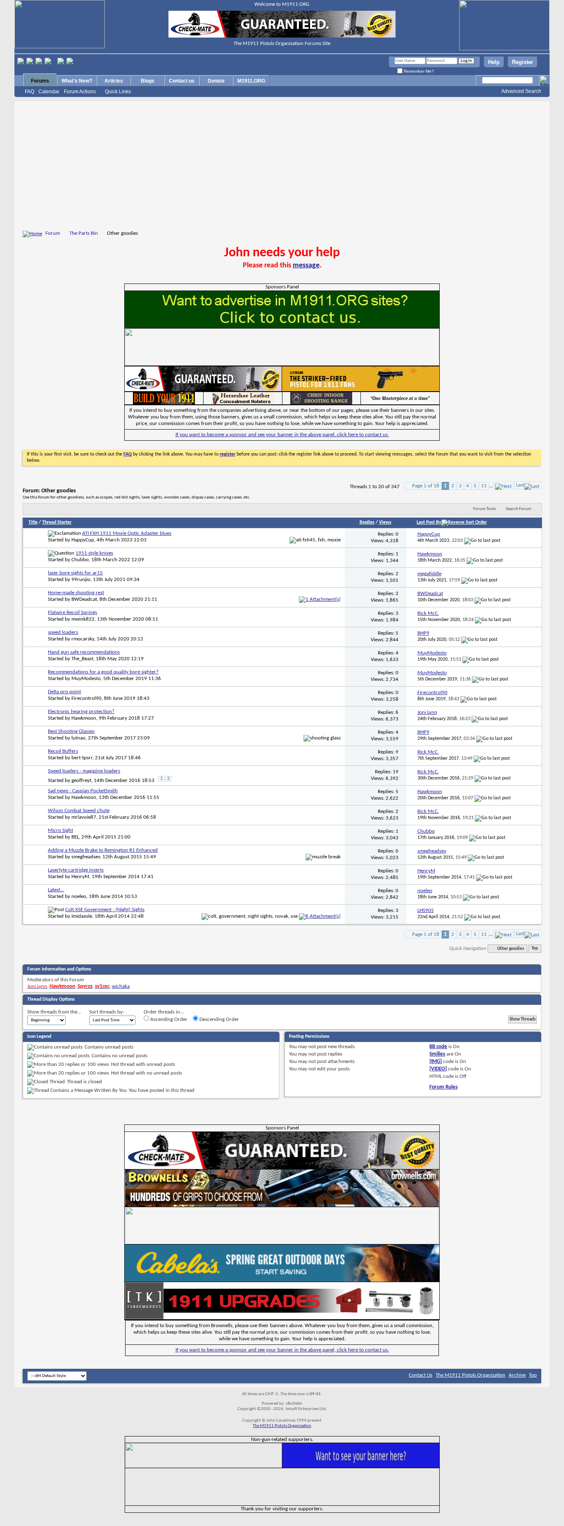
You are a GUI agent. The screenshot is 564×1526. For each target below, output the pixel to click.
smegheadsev (85, 857)
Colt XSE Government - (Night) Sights (105, 909)
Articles (113, 81)
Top (534, 949)
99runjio (80, 579)
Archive (517, 1375)
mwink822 (83, 619)
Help (494, 62)
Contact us (181, 81)
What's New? (77, 81)
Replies (367, 522)
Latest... (56, 890)
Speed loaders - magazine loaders (84, 771)
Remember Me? (418, 71)
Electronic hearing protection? (81, 711)
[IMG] (435, 1061)
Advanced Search (521, 91)
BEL (75, 837)
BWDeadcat (84, 599)
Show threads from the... (54, 1012)
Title (33, 522)
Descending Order (218, 1019)
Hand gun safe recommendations (84, 652)
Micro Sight (60, 830)
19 (395, 772)
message (306, 265)
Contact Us (420, 1375)
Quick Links (118, 91)
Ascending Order (168, 1019)
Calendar (48, 91)
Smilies (437, 1054)
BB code (438, 1046)
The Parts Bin (83, 233)
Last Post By (429, 522)
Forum (52, 233)
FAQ (29, 91)
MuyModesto (86, 678)
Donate (216, 81)
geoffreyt (81, 780)
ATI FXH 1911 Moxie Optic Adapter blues (126, 533)
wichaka (121, 986)
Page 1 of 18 (425, 486)
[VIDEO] (438, 1069)
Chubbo (80, 559)
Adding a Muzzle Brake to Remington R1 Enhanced (103, 850)
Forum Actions (80, 91)
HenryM (80, 876)
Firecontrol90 (86, 698)
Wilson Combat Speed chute (78, 810)
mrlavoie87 (83, 817)
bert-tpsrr (81, 758)
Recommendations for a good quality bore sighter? (103, 672)
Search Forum (518, 509)
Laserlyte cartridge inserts (76, 870)
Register (522, 62)
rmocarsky (82, 639)
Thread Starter (56, 522)
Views (385, 522)
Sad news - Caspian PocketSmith (83, 791)
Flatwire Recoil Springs (72, 612)
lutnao (78, 738)
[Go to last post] (482, 540)
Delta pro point (64, 691)
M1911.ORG (251, 81)
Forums (40, 81)
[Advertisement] (282, 167)
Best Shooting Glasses (71, 731)
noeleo (78, 896)
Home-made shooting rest (76, 592)
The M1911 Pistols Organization (470, 1375)
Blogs (147, 81)
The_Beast (82, 658)
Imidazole (81, 916)
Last (520, 485)
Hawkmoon (83, 718)
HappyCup (82, 540)
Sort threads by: (106, 1012)
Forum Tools (484, 509)
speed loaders (63, 632)
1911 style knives (94, 553)
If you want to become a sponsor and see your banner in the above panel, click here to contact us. (282, 434)
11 (484, 486)
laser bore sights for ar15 (75, 573)
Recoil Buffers (63, 751)
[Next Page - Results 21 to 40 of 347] (503, 485)
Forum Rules (443, 1087)
